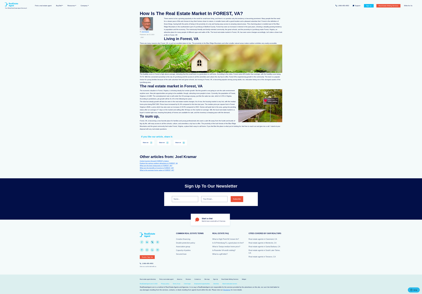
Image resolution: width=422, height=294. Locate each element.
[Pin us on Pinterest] (142, 250)
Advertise (216, 284)
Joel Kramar (145, 32)
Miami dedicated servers (229, 284)
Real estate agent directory (148, 279)
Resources (71, 5)
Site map (207, 279)
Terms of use (176, 284)
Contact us (197, 279)
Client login (187, 284)
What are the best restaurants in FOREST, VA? (156, 165)
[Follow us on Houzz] (152, 250)
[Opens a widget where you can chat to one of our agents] (414, 290)
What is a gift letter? (220, 254)
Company (84, 5)
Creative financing (183, 239)
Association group (183, 247)
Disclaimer (226, 290)
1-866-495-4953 (343, 5)
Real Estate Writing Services (388, 6)
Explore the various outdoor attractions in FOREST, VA (159, 163)
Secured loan (181, 254)
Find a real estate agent (43, 5)
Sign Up (215, 279)
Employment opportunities (202, 284)
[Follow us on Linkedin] (147, 242)
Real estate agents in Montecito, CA (262, 243)
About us (179, 279)
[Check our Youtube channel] (147, 250)
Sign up (368, 6)
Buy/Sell (59, 5)
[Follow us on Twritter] (152, 242)
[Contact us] (158, 250)
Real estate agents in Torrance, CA (262, 257)
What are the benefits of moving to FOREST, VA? (157, 168)
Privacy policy (165, 284)
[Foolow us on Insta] (158, 242)
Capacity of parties (183, 250)
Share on (146, 142)
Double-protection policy (185, 243)
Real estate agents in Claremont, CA (263, 239)
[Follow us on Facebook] (142, 242)
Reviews (188, 279)
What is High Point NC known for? (225, 239)
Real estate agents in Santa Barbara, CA (264, 247)
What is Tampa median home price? (226, 247)
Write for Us (408, 5)
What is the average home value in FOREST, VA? (157, 170)
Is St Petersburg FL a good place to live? (228, 243)
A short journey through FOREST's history (154, 161)
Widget (244, 279)
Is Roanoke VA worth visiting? (224, 250)
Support (357, 5)
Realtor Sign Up (147, 257)
